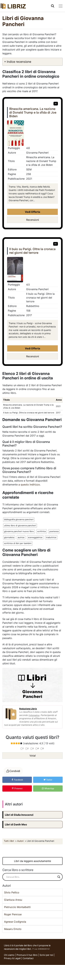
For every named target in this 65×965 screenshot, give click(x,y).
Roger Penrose (13, 914)
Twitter (49, 780)
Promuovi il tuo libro (27, 955)
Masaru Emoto (12, 929)
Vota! (33, 755)
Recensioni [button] (32, 219)
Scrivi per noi (46, 955)
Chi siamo (9, 955)
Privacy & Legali (12, 958)
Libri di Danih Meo (16, 824)
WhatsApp (49, 788)
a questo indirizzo (29, 484)
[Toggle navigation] (60, 6)
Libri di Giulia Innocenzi (19, 814)
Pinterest (18, 788)
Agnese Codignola (15, 921)
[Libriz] (13, 6)
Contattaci (28, 958)
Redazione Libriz (28, 708)
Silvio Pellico (11, 892)
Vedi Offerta (32, 211)
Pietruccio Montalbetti (17, 907)
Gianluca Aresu (13, 899)
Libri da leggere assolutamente (32, 861)
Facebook (18, 780)
